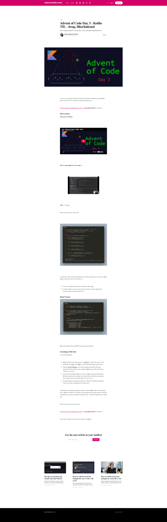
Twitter (89, 419)
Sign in (112, 3)
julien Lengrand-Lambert (71, 34)
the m (87, 108)
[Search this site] (108, 3)
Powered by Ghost (119, 512)
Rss (76, 3)
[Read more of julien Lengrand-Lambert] (62, 35)
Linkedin (83, 3)
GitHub (86, 3)
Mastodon (90, 3)
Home (67, 3)
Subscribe (118, 3)
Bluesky (80, 3)
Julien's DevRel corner (53, 2)
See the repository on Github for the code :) (71, 108)
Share (104, 34)
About (72, 3)
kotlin (61, 19)
